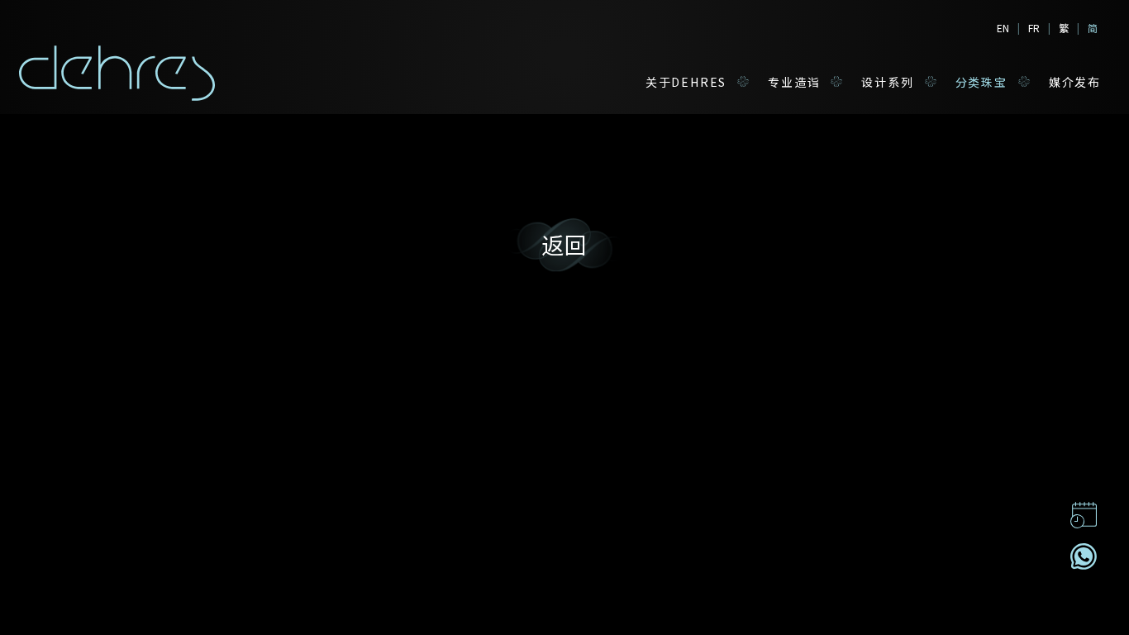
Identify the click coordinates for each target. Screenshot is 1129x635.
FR (1034, 28)
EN (1003, 28)
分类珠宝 (981, 82)
